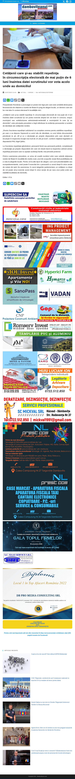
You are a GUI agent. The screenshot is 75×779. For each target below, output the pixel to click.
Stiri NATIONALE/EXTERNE (44, 92)
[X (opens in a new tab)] (63, 1)
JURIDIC (31, 92)
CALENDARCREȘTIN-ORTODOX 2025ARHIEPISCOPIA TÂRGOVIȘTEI (37, 624)
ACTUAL (23, 92)
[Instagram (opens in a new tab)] (70, 1)
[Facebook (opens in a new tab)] (67, 1)
